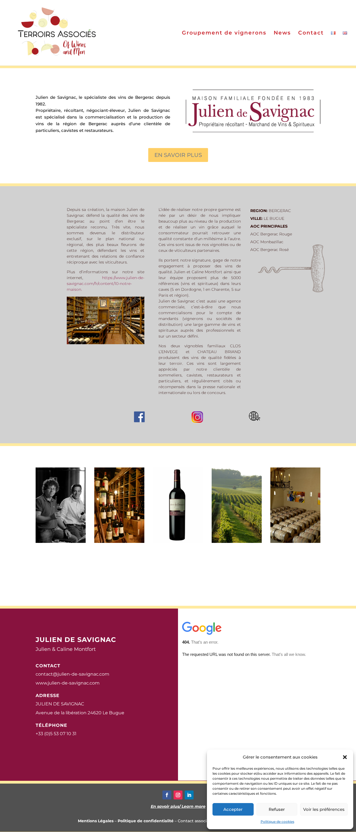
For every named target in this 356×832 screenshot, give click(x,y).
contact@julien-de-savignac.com (72, 674)
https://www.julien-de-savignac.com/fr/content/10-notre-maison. (105, 283)
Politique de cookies (277, 821)
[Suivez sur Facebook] (166, 795)
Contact (311, 33)
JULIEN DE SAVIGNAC (60, 704)
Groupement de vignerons (224, 33)
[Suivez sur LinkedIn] (189, 795)
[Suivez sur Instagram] (178, 795)
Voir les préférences (324, 809)
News (282, 33)
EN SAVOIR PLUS (178, 155)
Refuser (277, 809)
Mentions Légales (95, 820)
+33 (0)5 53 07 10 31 (56, 733)
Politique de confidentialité (146, 820)
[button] (345, 757)
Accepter (233, 809)
